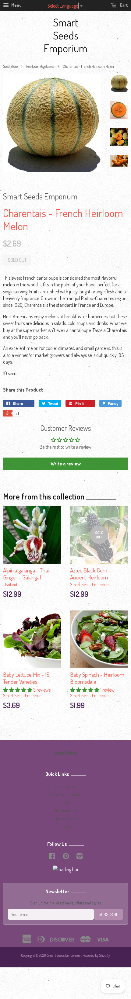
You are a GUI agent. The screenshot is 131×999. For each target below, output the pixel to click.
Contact (65, 826)
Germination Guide (65, 794)
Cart (123, 5)
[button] (18, 690)
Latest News (65, 753)
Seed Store (10, 66)
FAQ (65, 802)
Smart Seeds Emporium (65, 35)
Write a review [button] (66, 464)
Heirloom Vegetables (40, 66)
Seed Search (65, 786)
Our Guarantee (65, 810)
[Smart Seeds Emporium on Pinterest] (65, 857)
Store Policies (66, 818)
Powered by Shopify (96, 955)
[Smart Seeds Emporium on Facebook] (51, 857)
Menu (16, 5)
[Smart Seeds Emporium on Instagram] (79, 857)
